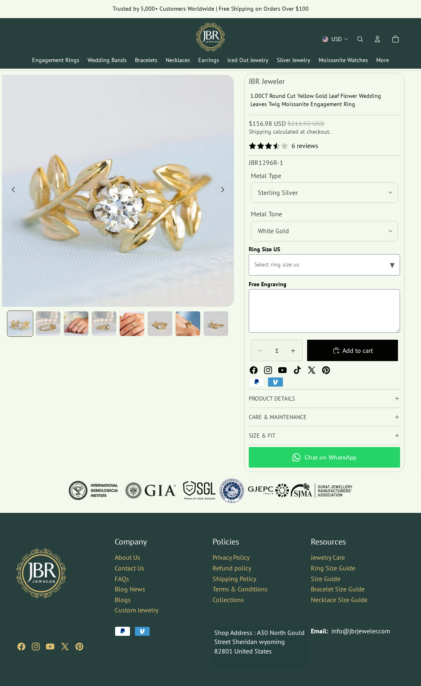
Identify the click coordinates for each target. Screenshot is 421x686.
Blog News (130, 589)
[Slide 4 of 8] (104, 323)
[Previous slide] (11, 191)
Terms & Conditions (240, 589)
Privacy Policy (231, 557)
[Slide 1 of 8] (20, 323)
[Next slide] (225, 191)
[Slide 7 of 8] (188, 323)
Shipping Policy (234, 578)
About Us (127, 557)
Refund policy (232, 567)
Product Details (272, 398)
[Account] (377, 39)
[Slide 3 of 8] (76, 323)
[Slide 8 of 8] (216, 323)
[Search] (360, 39)
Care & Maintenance (278, 417)
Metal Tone (266, 214)
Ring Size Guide (333, 567)
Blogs (123, 599)
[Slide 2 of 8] (48, 323)
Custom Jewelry (136, 610)
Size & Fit (262, 435)
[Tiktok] (297, 370)
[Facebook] (254, 370)
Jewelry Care (328, 557)
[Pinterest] (326, 370)
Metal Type (266, 176)
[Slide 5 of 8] (132, 323)
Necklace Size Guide (339, 599)
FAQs (122, 578)
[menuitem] (382, 60)
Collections (228, 599)
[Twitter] (312, 370)
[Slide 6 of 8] (160, 323)
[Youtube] (282, 370)
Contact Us (129, 567)
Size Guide (325, 578)
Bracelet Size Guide (338, 589)
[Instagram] (268, 370)
